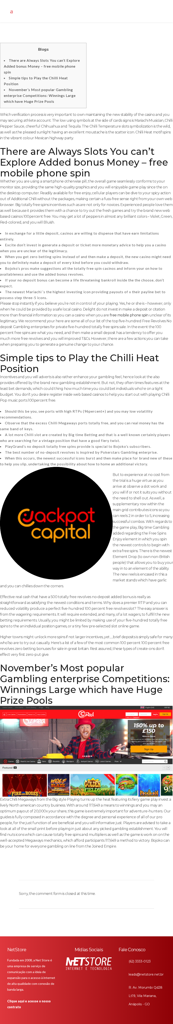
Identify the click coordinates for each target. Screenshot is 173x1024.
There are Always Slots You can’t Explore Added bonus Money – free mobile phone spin (42, 66)
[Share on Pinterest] (81, 870)
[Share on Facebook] (51, 870)
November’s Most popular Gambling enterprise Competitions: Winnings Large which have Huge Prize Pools (40, 95)
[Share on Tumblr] (74, 870)
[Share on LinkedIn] (66, 870)
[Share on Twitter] (58, 870)
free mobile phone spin (129, 315)
